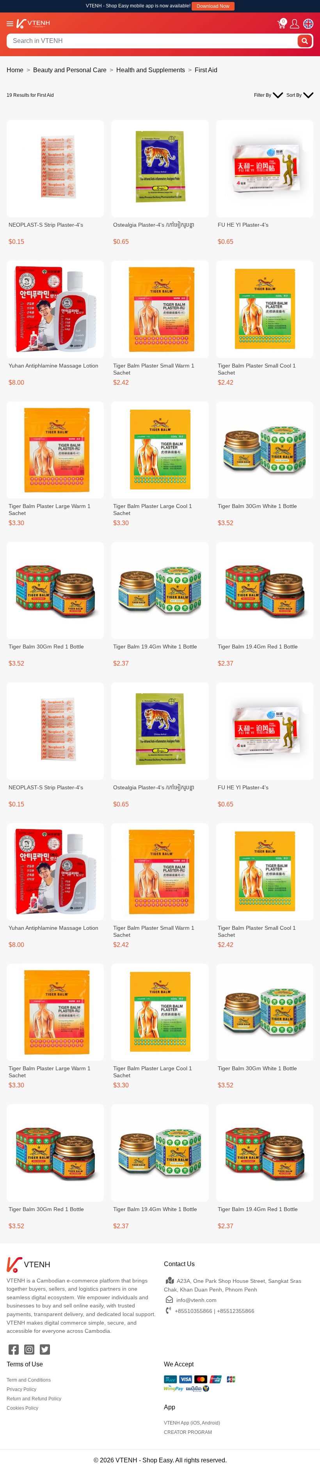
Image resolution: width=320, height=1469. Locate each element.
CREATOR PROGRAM (188, 1432)
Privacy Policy (21, 1389)
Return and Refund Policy (34, 1399)
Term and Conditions (29, 1380)
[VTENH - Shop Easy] (33, 23)
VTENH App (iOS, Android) (192, 1423)
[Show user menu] (294, 24)
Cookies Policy (22, 1408)
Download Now (213, 6)
